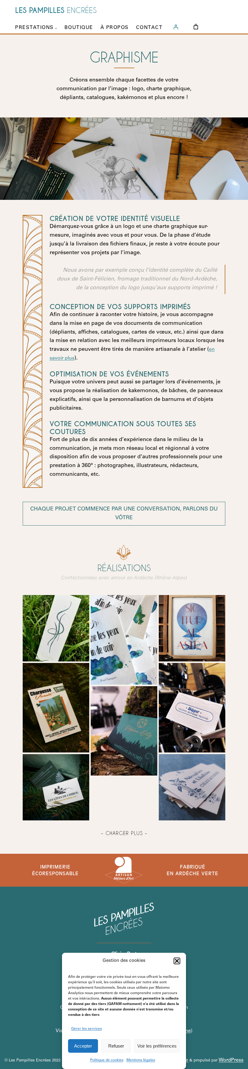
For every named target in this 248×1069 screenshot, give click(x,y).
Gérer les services (86, 1029)
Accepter (83, 1045)
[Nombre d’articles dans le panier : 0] (196, 27)
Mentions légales (140, 1060)
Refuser (116, 1045)
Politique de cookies (106, 1060)
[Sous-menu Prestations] (56, 28)
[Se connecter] (176, 27)
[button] (177, 961)
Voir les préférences (157, 1045)
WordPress (231, 1060)
